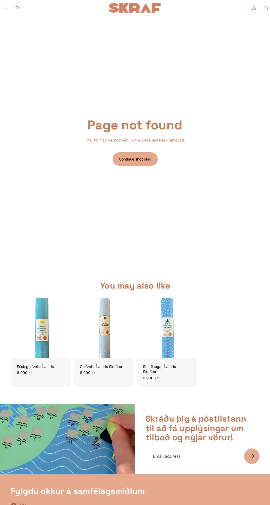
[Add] (62, 349)
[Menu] (6, 8)
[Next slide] (64, 327)
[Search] (17, 8)
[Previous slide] (16, 327)
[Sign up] (251, 456)
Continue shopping (135, 159)
